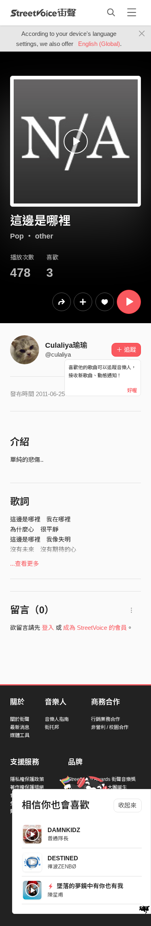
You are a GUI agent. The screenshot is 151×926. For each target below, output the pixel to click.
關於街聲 (19, 719)
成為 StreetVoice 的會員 (95, 627)
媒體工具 (19, 735)
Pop (17, 236)
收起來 (127, 805)
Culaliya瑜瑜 (66, 345)
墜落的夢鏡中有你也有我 (89, 885)
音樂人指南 (57, 719)
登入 (48, 627)
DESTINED (63, 858)
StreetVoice (43, 12)
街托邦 (52, 727)
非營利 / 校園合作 (109, 727)
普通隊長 (58, 838)
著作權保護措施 (27, 787)
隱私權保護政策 (27, 779)
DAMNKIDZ (64, 829)
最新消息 (19, 727)
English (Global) (99, 43)
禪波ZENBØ (62, 867)
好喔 (132, 390)
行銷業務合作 (105, 719)
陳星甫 (55, 895)
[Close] (142, 34)
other (44, 236)
